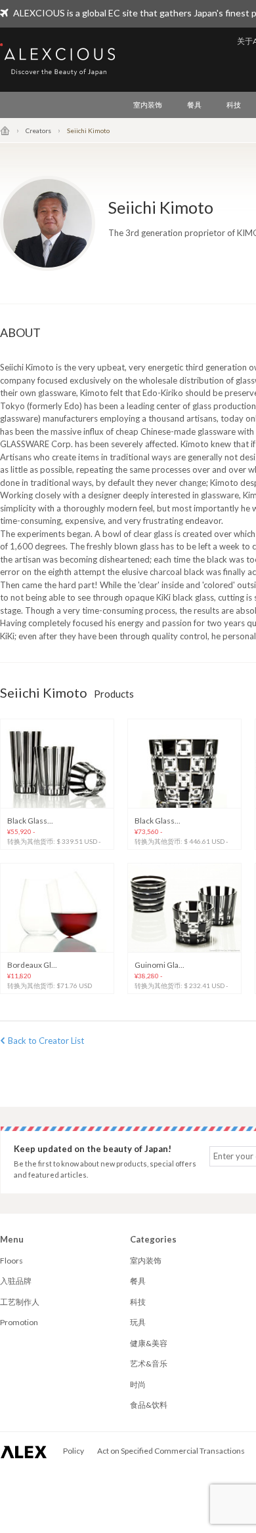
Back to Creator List (46, 1040)
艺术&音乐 (148, 1363)
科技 (233, 104)
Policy (73, 1451)
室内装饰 (147, 104)
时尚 (138, 1384)
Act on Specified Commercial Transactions (171, 1451)
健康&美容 (148, 1343)
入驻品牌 (16, 1281)
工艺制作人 (19, 1302)
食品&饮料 (148, 1405)
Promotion (19, 1322)
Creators (38, 130)
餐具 (194, 104)
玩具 (138, 1322)
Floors (11, 1260)
